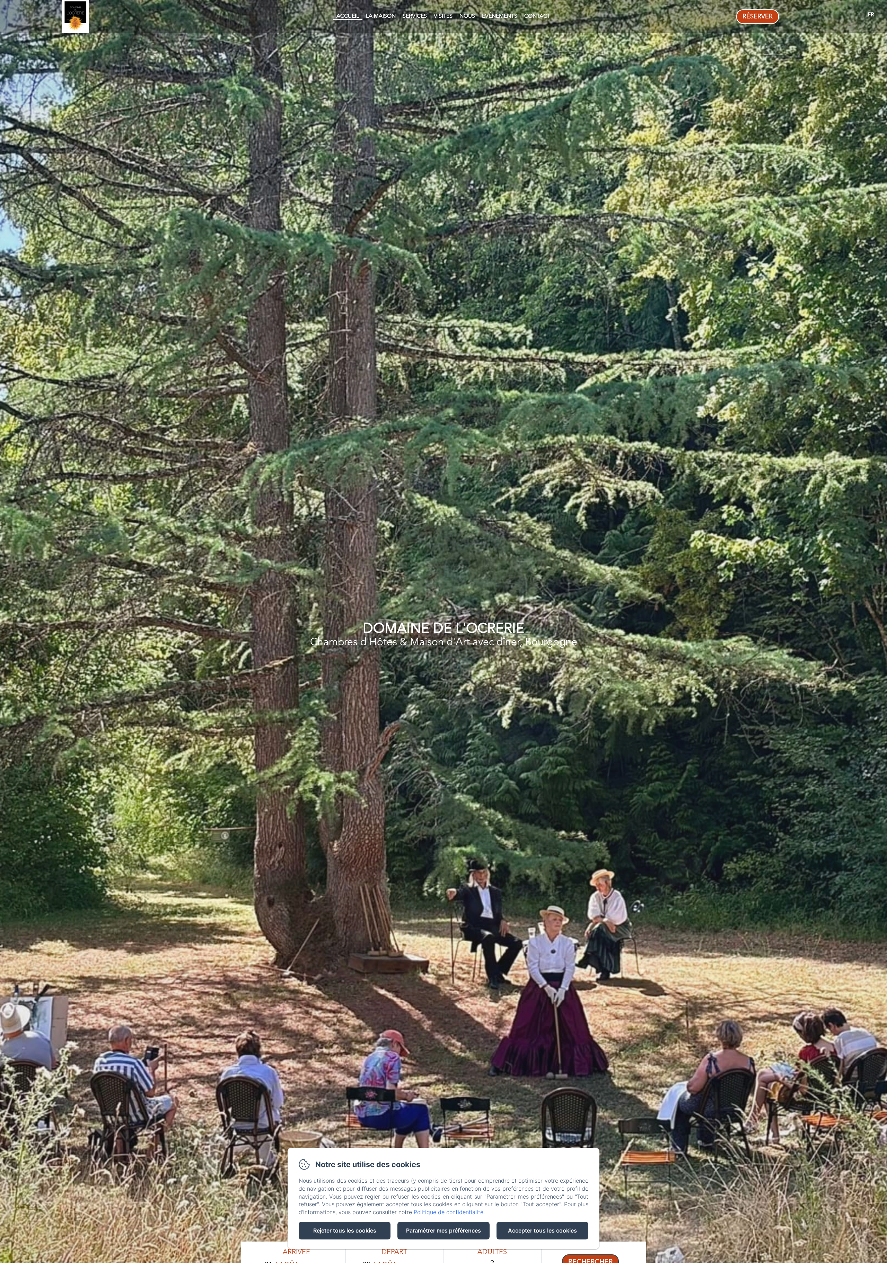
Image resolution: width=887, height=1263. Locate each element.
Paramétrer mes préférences (443, 1230)
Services (415, 16)
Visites (443, 16)
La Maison (381, 16)
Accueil (347, 16)
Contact (537, 16)
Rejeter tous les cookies (344, 1230)
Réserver (758, 16)
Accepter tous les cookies (542, 1230)
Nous (467, 16)
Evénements (499, 16)
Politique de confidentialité (448, 1212)
